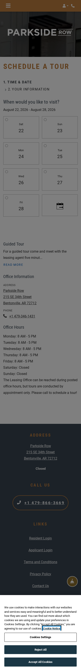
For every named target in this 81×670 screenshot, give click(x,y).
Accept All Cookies (40, 662)
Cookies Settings (40, 637)
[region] (40, 632)
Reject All (40, 649)
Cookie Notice (51, 628)
